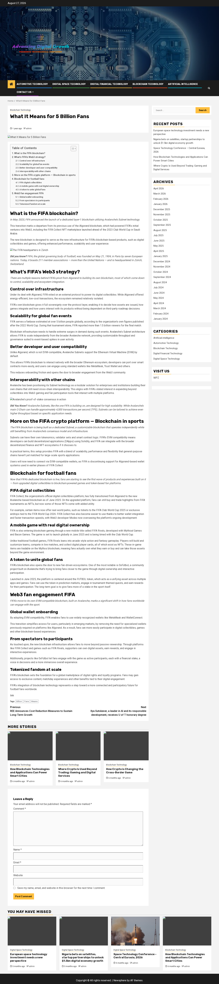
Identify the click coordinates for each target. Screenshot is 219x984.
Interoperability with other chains (35, 171)
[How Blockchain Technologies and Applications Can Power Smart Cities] (30, 745)
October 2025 (160, 219)
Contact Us (24, 92)
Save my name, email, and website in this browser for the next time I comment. (61, 887)
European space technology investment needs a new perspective (28, 958)
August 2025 (160, 230)
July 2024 (158, 287)
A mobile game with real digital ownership (39, 186)
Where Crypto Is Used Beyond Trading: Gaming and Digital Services (77, 772)
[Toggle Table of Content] (72, 148)
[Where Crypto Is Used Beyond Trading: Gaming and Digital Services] (78, 745)
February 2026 (160, 199)
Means (34, 701)
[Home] (11, 84)
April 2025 (158, 251)
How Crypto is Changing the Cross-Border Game (124, 771)
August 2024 (160, 282)
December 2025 (161, 209)
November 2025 (161, 214)
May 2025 (158, 245)
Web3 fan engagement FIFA (29, 193)
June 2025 (158, 240)
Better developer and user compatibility (38, 168)
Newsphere (119, 980)
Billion (19, 701)
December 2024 (161, 261)
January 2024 (160, 318)
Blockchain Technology (148, 84)
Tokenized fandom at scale (32, 204)
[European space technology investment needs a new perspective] (32, 931)
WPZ (156, 377)
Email (17, 862)
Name (17, 849)
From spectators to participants (34, 200)
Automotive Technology (32, 84)
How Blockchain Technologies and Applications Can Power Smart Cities (30, 772)
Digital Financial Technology (109, 84)
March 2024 (159, 308)
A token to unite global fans (32, 189)
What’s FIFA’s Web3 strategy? (30, 157)
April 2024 (158, 303)
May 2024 (158, 297)
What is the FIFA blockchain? (29, 153)
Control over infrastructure (32, 160)
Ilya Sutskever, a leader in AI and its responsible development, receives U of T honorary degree (118, 711)
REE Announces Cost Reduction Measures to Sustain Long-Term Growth (41, 711)
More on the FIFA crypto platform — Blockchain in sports (45, 175)
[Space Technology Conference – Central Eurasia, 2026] (135, 931)
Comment (19, 808)
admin (29, 128)
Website (18, 875)
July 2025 (158, 235)
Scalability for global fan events (34, 164)
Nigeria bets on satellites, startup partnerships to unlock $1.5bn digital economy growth (83, 958)
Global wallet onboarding (31, 197)
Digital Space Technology (69, 84)
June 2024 (158, 292)
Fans (26, 701)
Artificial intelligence (183, 84)
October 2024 (160, 272)
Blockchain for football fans (29, 179)
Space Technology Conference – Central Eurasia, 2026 (135, 956)
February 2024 (160, 313)
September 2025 (162, 224)
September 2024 (162, 277)
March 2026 (159, 193)
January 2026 (160, 204)
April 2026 (158, 188)
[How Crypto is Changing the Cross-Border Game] (126, 745)
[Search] (209, 88)
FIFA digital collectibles (30, 182)
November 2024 (161, 266)
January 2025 (160, 256)
